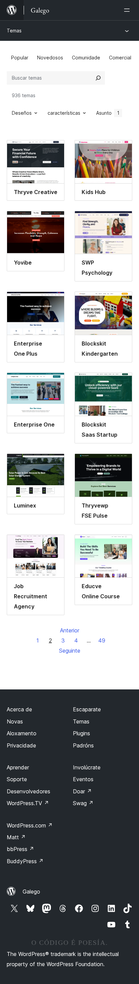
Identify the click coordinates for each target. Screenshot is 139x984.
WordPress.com (30, 825)
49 (101, 640)
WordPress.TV (28, 803)
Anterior (69, 630)
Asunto (107, 113)
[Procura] (98, 78)
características (64, 113)
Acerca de (19, 709)
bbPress (20, 849)
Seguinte (69, 650)
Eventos (83, 779)
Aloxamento (21, 733)
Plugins (81, 733)
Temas (14, 30)
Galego (31, 891)
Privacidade (21, 745)
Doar (82, 791)
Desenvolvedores (28, 791)
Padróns (83, 745)
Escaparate (87, 709)
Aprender (18, 767)
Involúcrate (87, 767)
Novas (15, 721)
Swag (83, 803)
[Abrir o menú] (128, 10)
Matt (16, 837)
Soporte (17, 779)
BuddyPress (25, 861)
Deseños (22, 113)
